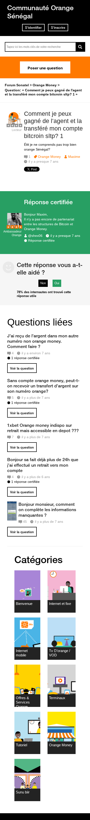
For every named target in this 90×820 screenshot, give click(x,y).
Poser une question (45, 67)
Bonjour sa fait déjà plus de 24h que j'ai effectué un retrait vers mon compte (42, 465)
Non (43, 283)
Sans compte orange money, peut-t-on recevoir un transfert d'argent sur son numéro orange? (43, 386)
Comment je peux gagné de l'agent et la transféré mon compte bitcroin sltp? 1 (53, 124)
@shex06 (35, 236)
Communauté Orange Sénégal (40, 11)
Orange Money (49, 157)
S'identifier (33, 27)
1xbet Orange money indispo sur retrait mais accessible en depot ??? (43, 427)
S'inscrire (58, 27)
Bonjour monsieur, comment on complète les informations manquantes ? (47, 509)
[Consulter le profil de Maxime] (14, 125)
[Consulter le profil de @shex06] (14, 226)
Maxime (74, 157)
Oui (56, 283)
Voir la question (22, 368)
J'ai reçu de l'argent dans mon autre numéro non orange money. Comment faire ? (42, 341)
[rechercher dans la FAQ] (80, 47)
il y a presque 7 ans (65, 236)
